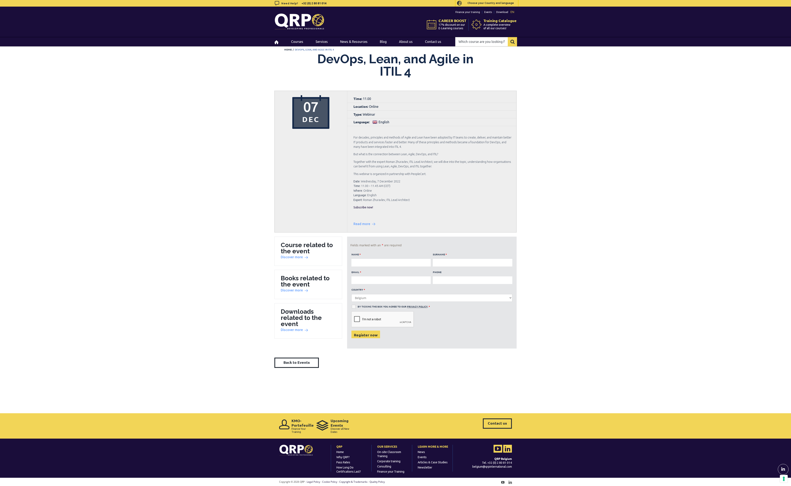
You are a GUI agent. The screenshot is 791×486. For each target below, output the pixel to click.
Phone (437, 272)
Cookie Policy (329, 482)
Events (488, 12)
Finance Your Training (301, 425)
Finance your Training (390, 471)
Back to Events (296, 362)
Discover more (292, 257)
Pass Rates (343, 462)
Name (356, 254)
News (421, 452)
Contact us (497, 423)
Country (358, 289)
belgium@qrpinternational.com (492, 466)
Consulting (384, 466)
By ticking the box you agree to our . (394, 306)
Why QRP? (343, 457)
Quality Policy (377, 482)
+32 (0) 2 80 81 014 (313, 3)
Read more (361, 224)
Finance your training (467, 12)
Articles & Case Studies (433, 462)
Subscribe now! (363, 207)
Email (356, 272)
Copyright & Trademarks (353, 482)
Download (502, 12)
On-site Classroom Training (389, 454)
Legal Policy (313, 482)
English (384, 122)
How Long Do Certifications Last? (348, 469)
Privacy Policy (417, 306)
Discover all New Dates (340, 425)
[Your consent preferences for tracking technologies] (784, 479)
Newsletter (425, 467)
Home (340, 452)
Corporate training (388, 461)
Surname (440, 254)
